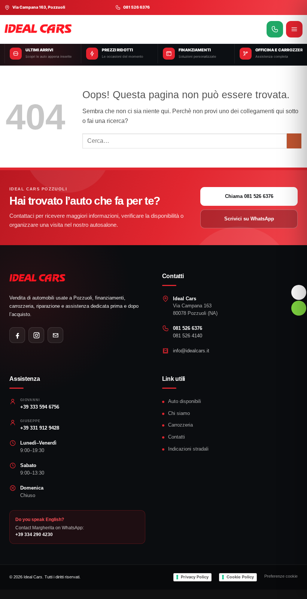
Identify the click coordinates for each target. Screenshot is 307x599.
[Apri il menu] (294, 29)
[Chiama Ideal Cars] (275, 29)
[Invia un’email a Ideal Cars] (55, 335)
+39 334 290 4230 (34, 534)
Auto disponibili (184, 401)
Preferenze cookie (281, 576)
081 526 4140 (187, 335)
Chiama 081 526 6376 (249, 196)
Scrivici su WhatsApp (249, 219)
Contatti (176, 437)
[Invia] (294, 140)
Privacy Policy (195, 577)
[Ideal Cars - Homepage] (133, 29)
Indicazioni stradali (188, 449)
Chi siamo (179, 413)
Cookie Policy (240, 577)
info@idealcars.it (191, 350)
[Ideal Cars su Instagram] (36, 335)
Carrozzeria (180, 425)
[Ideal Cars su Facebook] (17, 335)
